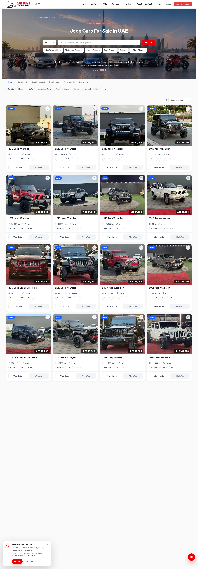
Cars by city (23, 82)
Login (168, 4)
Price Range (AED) (52, 50)
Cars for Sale (42, 17)
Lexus (66, 89)
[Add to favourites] (47, 108)
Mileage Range (92, 50)
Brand (10, 82)
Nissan (21, 89)
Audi (58, 89)
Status (122, 50)
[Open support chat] (191, 557)
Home (84, 4)
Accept (17, 561)
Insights (128, 4)
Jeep (53, 17)
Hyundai (87, 89)
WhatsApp (39, 167)
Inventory (94, 4)
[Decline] (47, 544)
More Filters (138, 50)
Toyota (11, 89)
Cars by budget (38, 82)
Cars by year (54, 82)
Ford (104, 89)
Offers (106, 4)
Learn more (33, 556)
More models (69, 82)
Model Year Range (72, 50)
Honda (76, 89)
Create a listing (183, 4)
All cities (48, 42)
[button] (28, 125)
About (139, 4)
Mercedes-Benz (44, 89)
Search (148, 42)
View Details (18, 167)
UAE (31, 17)
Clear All (151, 50)
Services (115, 4)
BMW (31, 89)
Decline (29, 561)
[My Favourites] (160, 4)
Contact (148, 4)
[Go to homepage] (18, 4)
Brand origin (84, 82)
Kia (96, 89)
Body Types (109, 50)
